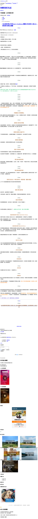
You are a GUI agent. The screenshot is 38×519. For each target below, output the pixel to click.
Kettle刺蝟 (2, 331)
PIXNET (11, 505)
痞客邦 (8, 337)
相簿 (3, 17)
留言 (10, 337)
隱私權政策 (24, 505)
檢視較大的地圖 (19, 326)
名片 (3, 19)
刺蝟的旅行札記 (5, 8)
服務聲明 (28, 505)
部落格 (3, 18)
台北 (7, 341)
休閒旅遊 (8, 15)
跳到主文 (2, 10)
